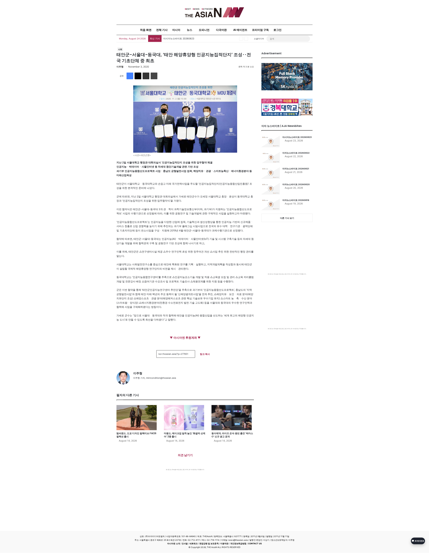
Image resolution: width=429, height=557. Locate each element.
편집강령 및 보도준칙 (209, 543)
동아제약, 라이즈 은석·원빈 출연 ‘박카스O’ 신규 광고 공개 (232, 435)
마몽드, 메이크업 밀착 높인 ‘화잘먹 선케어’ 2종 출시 (184, 435)
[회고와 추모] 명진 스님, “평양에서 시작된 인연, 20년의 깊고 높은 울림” (200, 38)
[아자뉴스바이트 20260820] (270, 189)
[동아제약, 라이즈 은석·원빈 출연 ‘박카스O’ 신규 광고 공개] (232, 417)
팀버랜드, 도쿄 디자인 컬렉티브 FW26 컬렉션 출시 (136, 435)
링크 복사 (205, 354)
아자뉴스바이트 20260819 (295, 200)
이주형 (120, 66)
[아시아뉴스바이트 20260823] (270, 141)
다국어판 (221, 30)
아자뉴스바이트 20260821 (295, 168)
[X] (138, 76)
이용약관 (224, 543)
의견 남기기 (185, 455)
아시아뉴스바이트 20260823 (297, 137)
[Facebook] (130, 76)
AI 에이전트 (240, 30)
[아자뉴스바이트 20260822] (270, 157)
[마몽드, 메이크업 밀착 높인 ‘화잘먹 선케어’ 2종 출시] (185, 417)
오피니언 (204, 30)
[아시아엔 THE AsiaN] (214, 12)
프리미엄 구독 (260, 30)
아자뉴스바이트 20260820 (296, 184)
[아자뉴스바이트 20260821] (270, 173)
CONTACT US (255, 543)
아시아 (176, 30)
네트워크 (194, 543)
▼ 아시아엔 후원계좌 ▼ (185, 337)
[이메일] (146, 76)
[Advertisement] (185, 495)
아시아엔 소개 (173, 543)
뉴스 (189, 30)
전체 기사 (162, 30)
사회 (120, 49)
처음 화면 (145, 30)
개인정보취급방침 (238, 543)
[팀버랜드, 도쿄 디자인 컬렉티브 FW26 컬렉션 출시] (137, 417)
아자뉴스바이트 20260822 (296, 152)
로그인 (277, 30)
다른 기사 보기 (287, 218)
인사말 (185, 543)
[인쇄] (154, 76)
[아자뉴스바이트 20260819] (270, 204)
